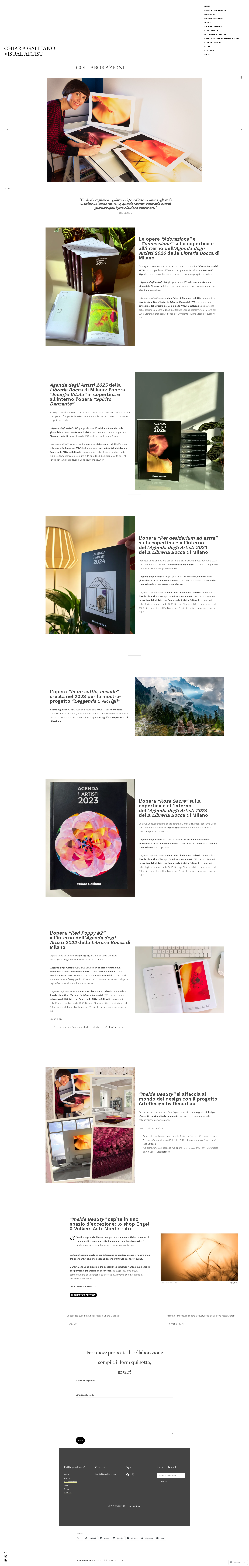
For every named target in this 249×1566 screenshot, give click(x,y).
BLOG (207, 46)
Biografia (209, 14)
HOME (207, 6)
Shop (207, 54)
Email (85, 1395)
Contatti (209, 50)
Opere (207, 22)
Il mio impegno (211, 30)
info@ (97, 1474)
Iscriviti (164, 1481)
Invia (80, 1440)
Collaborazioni (212, 42)
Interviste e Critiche (215, 34)
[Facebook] (6, 1560)
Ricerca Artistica (213, 18)
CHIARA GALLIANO (29, 48)
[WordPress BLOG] (5, 1552)
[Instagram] (6, 1556)
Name (85, 1380)
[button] (7, 129)
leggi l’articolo (116, 1027)
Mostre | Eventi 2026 (215, 10)
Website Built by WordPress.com (108, 1560)
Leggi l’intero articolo (83, 1295)
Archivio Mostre (213, 26)
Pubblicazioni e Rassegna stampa (222, 38)
